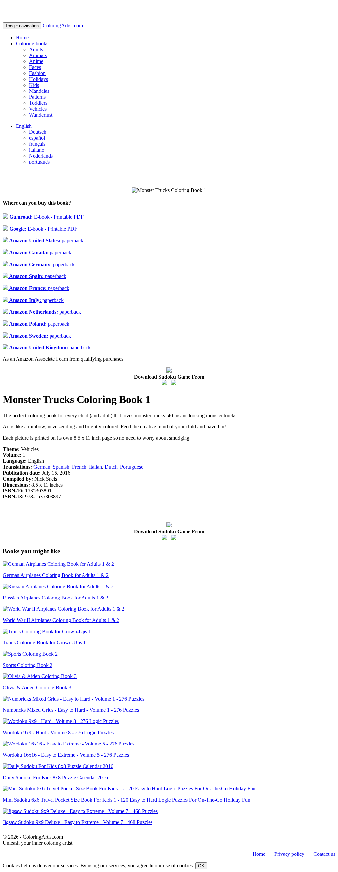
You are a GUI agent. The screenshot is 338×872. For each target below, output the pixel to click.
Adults (36, 49)
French (79, 467)
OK (201, 865)
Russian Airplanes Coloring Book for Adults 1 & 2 (55, 597)
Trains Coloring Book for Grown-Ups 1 (44, 642)
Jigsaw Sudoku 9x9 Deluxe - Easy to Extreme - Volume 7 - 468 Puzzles (77, 822)
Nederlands (41, 156)
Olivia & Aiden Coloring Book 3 (37, 687)
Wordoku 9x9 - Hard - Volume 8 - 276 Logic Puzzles (58, 732)
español (37, 138)
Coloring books (32, 43)
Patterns (37, 97)
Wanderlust (40, 115)
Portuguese (131, 467)
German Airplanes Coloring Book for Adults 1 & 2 (56, 575)
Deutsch (37, 132)
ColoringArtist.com (63, 25)
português (39, 161)
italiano (36, 150)
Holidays (38, 79)
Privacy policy (289, 854)
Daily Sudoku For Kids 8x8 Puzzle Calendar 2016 (55, 777)
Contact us (324, 854)
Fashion (37, 73)
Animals (38, 55)
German (41, 467)
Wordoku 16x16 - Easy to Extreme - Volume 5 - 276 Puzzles (66, 755)
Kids (34, 85)
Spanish (61, 467)
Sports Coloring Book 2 (27, 665)
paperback (45, 240)
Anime (36, 61)
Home (22, 37)
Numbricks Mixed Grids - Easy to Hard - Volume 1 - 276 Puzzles (71, 710)
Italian (95, 467)
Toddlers (38, 103)
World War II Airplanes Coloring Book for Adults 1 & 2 (61, 620)
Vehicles (38, 109)
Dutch (111, 467)
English (24, 126)
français (37, 144)
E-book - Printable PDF (46, 217)
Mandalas (39, 91)
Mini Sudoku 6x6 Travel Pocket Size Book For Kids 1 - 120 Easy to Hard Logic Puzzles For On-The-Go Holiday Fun (126, 800)
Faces (35, 67)
